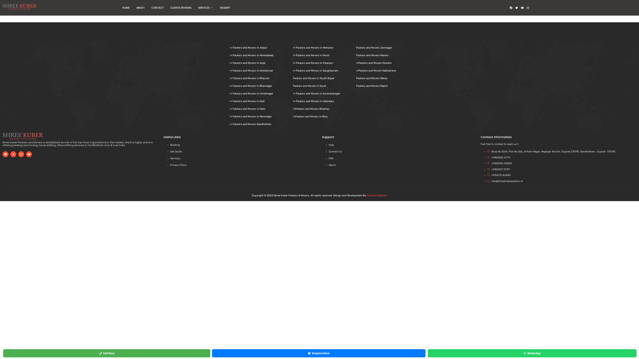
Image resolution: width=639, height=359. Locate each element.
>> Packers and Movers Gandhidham (250, 124)
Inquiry (225, 7)
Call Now (108, 353)
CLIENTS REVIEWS (181, 7)
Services (204, 7)
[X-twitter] (13, 154)
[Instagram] (528, 7)
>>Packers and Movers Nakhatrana (376, 70)
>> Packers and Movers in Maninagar (251, 116)
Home (126, 7)
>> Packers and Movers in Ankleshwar (251, 70)
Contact (157, 7)
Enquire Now (320, 353)
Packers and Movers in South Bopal (313, 78)
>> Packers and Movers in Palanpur (313, 62)
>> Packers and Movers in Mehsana (313, 47)
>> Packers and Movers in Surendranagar (316, 93)
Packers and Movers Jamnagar (374, 47)
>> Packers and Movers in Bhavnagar (251, 85)
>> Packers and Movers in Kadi (247, 101)
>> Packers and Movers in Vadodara (313, 101)
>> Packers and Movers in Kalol (247, 108)
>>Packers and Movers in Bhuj (310, 116)
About (140, 7)
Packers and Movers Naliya (371, 78)
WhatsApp (533, 353)
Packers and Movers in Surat (309, 85)
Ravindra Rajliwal (377, 195)
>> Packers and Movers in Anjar (248, 62)
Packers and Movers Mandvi (372, 55)
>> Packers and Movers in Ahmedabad (251, 55)
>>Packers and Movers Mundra (373, 62)
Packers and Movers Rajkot (372, 85)
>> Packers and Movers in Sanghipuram (315, 70)
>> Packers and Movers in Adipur (248, 47)
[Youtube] (29, 154)
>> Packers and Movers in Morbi (311, 55)
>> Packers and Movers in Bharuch (249, 78)
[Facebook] (5, 154)
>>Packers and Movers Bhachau (311, 108)
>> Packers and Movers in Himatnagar (251, 93)
